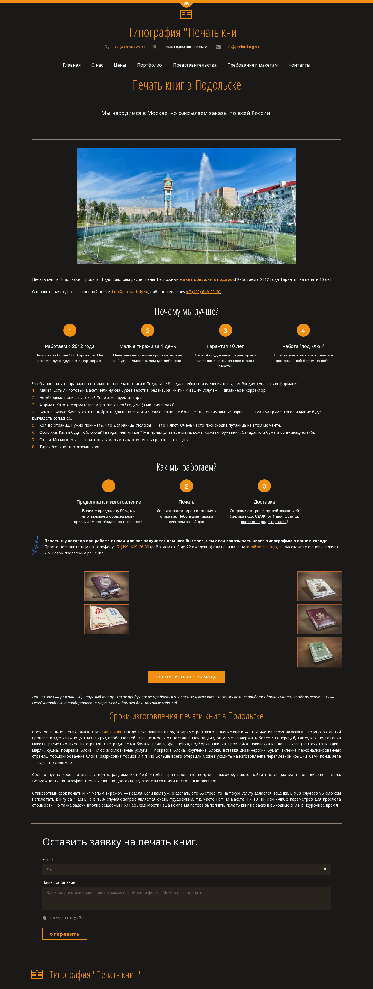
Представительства (195, 65)
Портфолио (149, 65)
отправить (65, 934)
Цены (120, 65)
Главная (72, 65)
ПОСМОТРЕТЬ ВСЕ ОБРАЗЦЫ (187, 677)
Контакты (299, 65)
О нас (97, 65)
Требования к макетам (252, 65)
